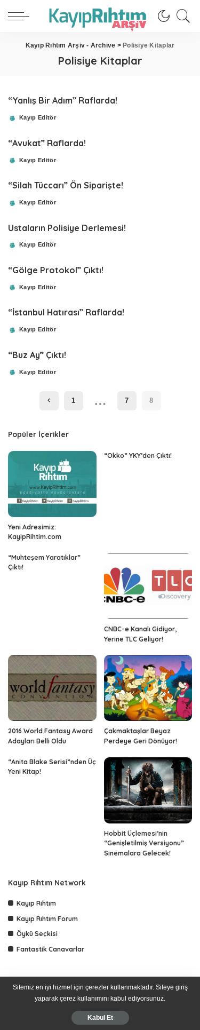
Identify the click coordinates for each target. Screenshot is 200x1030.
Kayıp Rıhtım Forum (47, 919)
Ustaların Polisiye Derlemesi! (67, 228)
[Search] (181, 16)
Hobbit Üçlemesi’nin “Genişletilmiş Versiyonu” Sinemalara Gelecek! (144, 843)
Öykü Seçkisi (37, 934)
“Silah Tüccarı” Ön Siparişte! (65, 185)
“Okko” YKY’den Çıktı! (138, 455)
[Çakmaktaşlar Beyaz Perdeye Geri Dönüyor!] (148, 688)
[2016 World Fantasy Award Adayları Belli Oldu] (52, 688)
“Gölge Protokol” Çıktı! (55, 270)
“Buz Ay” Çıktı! (37, 355)
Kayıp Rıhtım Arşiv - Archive (71, 45)
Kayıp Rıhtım (36, 903)
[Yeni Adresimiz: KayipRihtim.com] (52, 484)
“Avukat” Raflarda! (47, 143)
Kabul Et (100, 1017)
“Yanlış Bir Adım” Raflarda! (62, 100)
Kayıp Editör (37, 118)
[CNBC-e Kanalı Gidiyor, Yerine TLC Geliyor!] (148, 586)
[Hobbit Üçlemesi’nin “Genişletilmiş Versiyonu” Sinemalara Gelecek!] (148, 790)
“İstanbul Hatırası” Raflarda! (66, 312)
